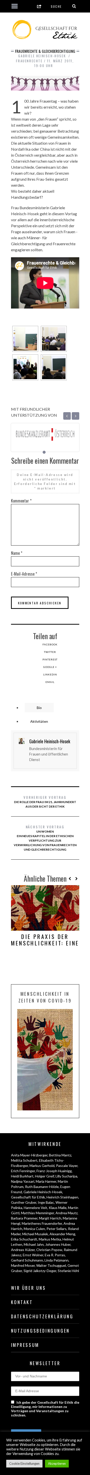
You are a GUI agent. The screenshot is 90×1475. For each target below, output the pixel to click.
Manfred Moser (23, 1265)
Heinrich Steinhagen (62, 1197)
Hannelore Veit (35, 1207)
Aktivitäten (39, 721)
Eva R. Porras (55, 1255)
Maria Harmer (46, 1181)
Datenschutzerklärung (42, 1316)
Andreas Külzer (23, 1250)
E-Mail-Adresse (24, 574)
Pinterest (50, 659)
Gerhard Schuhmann (27, 1260)
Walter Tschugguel (51, 1265)
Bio (39, 707)
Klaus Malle (57, 1207)
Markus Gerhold (42, 1165)
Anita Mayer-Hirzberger (29, 1155)
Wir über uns (28, 1288)
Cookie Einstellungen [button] (24, 1463)
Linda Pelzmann (56, 1260)
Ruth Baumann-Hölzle (42, 1186)
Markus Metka (50, 1239)
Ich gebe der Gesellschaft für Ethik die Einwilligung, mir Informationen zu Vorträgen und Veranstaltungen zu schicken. (45, 1408)
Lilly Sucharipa (66, 1176)
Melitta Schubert (24, 1160)
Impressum (25, 1345)
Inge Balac (46, 1202)
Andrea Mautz (67, 1213)
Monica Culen (34, 1228)
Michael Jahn (34, 1244)
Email (50, 681)
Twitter (50, 651)
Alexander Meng (62, 1234)
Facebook (50, 644)
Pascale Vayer (67, 1165)
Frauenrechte (29, 60)
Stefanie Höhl (68, 1271)
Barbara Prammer (24, 1218)
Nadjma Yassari (22, 1181)
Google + (50, 666)
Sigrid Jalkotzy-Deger (40, 1271)
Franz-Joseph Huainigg (54, 1171)
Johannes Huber (57, 1244)
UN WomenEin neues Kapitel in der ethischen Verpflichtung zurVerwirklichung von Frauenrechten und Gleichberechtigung (45, 837)
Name (16, 553)
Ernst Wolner (33, 1255)
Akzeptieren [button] (57, 1463)
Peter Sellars (56, 1228)
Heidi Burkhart (22, 1176)
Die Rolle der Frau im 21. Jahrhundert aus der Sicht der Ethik (45, 801)
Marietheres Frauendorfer (42, 1223)
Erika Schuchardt (24, 1239)
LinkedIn (50, 674)
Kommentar (21, 501)
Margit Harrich (50, 1218)
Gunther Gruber (23, 1202)
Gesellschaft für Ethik (28, 1197)
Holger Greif (44, 1176)
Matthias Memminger (37, 1213)
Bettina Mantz (60, 1155)
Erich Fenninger (23, 1171)
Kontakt (22, 1302)
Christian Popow (49, 1250)
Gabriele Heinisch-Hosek (43, 1192)
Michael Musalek (35, 1234)
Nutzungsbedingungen (40, 1330)
